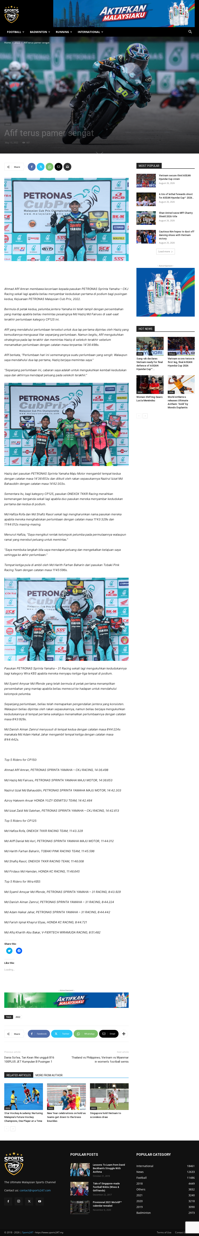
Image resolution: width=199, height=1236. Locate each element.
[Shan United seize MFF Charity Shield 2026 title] (146, 218)
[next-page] (12, 1128)
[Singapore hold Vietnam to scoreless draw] (109, 1096)
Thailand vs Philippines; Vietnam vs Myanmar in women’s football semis (100, 1059)
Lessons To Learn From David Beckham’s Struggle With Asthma (109, 1168)
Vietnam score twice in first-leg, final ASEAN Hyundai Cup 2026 (181, 362)
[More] (124, 1034)
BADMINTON (38, 32)
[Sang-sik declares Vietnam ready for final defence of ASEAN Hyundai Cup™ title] (150, 346)
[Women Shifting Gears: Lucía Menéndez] (150, 384)
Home (7, 42)
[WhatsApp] (49, 167)
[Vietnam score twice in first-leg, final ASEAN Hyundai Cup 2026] (181, 346)
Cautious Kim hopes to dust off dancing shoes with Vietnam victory (176, 235)
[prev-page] (6, 1128)
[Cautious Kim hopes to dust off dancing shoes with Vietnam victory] (146, 237)
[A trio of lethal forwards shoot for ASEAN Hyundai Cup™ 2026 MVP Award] (146, 199)
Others (172, 353)
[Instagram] (19, 1201)
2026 (140, 353)
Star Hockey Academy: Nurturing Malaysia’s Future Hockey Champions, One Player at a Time (23, 1117)
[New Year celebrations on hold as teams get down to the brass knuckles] (66, 1096)
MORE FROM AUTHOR (49, 1075)
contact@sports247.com (35, 1190)
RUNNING (62, 32)
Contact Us (181, 1232)
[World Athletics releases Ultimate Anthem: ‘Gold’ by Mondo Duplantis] (181, 384)
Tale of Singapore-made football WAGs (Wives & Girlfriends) (106, 1187)
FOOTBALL (14, 32)
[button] (190, 32)
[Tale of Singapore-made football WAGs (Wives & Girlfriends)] (79, 1188)
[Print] (67, 167)
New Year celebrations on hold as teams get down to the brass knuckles (66, 1117)
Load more (164, 251)
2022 (17, 42)
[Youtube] (40, 1201)
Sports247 (27, 1232)
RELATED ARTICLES (19, 1075)
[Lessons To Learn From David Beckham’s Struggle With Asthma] (80, 1169)
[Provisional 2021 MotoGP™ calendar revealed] (80, 1207)
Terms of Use (164, 1232)
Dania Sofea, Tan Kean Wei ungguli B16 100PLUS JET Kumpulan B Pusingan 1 (29, 1059)
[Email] (58, 167)
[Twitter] (41, 167)
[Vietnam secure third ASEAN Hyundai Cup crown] (146, 180)
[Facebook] (32, 167)
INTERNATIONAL (89, 32)
